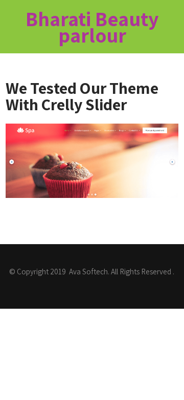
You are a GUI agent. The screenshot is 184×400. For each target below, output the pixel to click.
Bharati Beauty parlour (92, 26)
